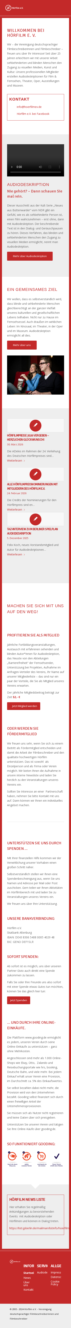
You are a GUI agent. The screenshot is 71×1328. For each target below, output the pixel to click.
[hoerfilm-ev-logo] (29, 8)
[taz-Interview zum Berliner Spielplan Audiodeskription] (35, 519)
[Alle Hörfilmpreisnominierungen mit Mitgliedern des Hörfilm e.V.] (35, 474)
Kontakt (28, 1289)
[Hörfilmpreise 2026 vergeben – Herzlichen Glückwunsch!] (35, 425)
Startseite (28, 1273)
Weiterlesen (14, 460)
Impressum (56, 1272)
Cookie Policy (55, 1283)
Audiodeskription (42, 1272)
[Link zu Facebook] (58, 1323)
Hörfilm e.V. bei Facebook (33, 114)
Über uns (26, 1283)
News (27, 1278)
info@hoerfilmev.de (29, 107)
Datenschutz (56, 1277)
